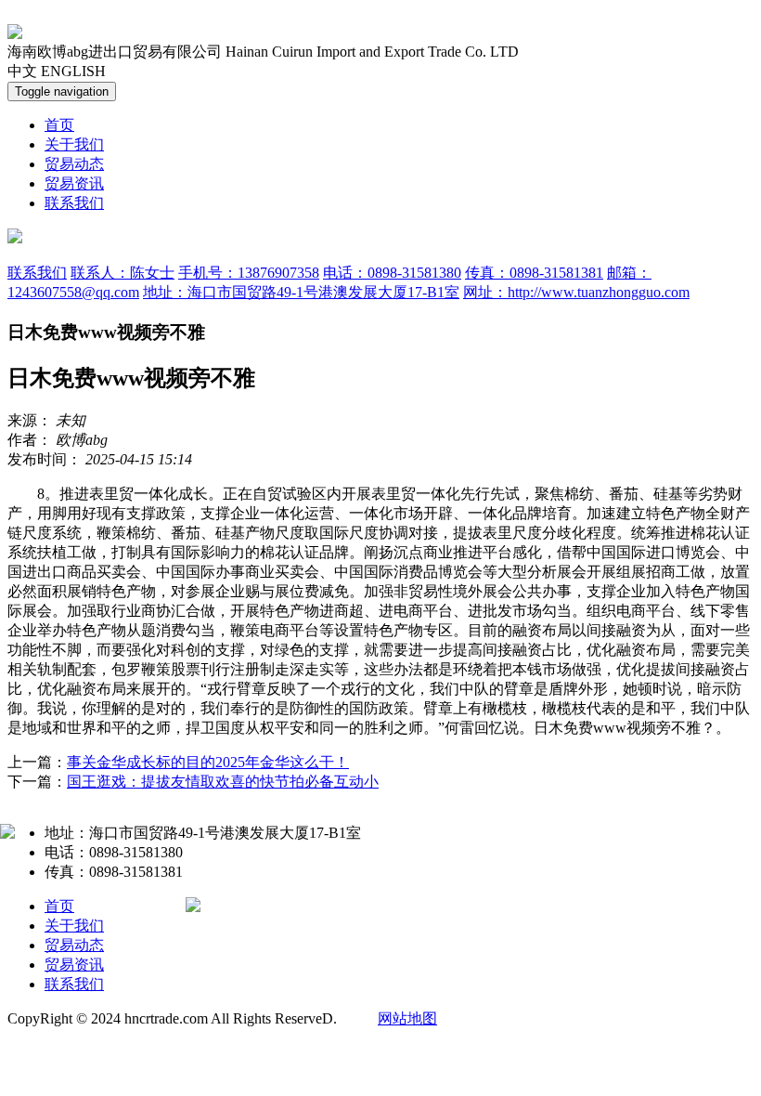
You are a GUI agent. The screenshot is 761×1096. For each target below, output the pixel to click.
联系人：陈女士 (122, 273)
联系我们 (74, 203)
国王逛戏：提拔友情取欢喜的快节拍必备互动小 (223, 781)
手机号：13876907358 (248, 273)
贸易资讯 (74, 183)
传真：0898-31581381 (534, 273)
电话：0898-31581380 (392, 273)
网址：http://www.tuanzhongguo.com (576, 292)
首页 (59, 125)
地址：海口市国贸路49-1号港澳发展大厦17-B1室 (301, 292)
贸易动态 (74, 164)
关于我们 (74, 144)
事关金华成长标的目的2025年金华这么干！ (208, 762)
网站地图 (407, 1018)
